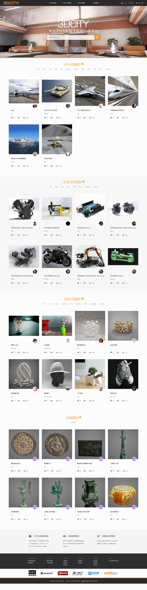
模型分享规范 (50, 560)
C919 (12, 110)
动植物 (68, 69)
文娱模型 (95, 3)
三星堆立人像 (114, 463)
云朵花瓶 (47, 345)
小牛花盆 (80, 393)
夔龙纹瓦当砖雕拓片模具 (84, 463)
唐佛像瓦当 (47, 463)
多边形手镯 (113, 345)
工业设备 (87, 186)
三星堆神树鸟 (15, 511)
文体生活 (76, 69)
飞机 (50, 69)
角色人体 (107, 69)
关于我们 (95, 560)
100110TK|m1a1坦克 (50, 110)
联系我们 (95, 564)
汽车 (44, 69)
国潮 (89, 69)
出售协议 (65, 560)
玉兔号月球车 (48, 158)
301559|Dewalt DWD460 (51, 228)
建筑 (38, 69)
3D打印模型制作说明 (113, 560)
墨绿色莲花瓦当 (16, 463)
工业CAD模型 (67, 3)
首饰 (85, 304)
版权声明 (95, 562)
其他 (62, 69)
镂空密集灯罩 (81, 345)
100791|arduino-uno (83, 228)
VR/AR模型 (52, 3)
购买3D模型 (30, 562)
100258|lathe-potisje (116, 276)
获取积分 (80, 560)
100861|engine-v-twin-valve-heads (22, 228)
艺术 (44, 304)
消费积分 (80, 562)
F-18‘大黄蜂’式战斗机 (83, 110)
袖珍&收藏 (93, 304)
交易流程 (65, 562)
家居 (94, 69)
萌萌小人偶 (14, 345)
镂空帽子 (47, 393)
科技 (100, 69)
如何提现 (65, 564)
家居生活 (78, 304)
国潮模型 (73, 422)
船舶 (56, 69)
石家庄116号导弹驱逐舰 (18, 158)
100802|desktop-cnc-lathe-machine (22, 276)
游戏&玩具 (64, 304)
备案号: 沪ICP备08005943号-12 (73, 581)
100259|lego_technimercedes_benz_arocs (90, 276)
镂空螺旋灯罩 (15, 393)
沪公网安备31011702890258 (90, 581)
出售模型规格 (50, 562)
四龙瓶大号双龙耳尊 (83, 511)
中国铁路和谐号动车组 (117, 110)
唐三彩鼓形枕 (114, 511)
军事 (83, 69)
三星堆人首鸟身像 (49, 511)
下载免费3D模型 (31, 560)
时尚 (50, 304)
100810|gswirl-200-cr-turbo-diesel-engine (123, 228)
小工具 (56, 304)
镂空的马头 (113, 393)
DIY (72, 304)
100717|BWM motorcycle (52, 276)
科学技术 (101, 304)
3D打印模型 (81, 3)
